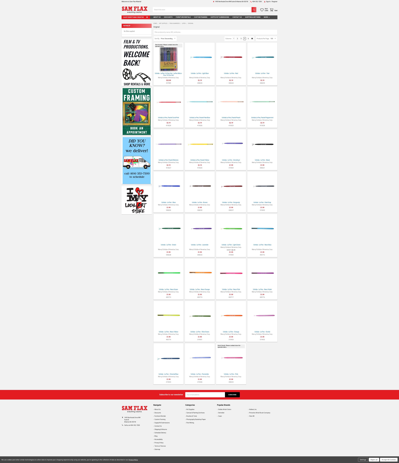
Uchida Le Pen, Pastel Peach (231, 117)
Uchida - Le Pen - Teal (262, 73)
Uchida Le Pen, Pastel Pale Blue (200, 117)
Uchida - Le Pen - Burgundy (231, 202)
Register (274, 1)
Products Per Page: (263, 38)
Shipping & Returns (252, 17)
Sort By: (157, 38)
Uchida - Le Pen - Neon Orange (200, 289)
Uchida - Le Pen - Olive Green (199, 332)
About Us (157, 17)
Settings (363, 460)
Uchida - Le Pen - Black (262, 160)
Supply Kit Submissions (220, 17)
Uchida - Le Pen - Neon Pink (231, 289)
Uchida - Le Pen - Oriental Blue (168, 374)
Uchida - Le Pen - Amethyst (231, 160)
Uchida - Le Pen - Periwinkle (200, 374)
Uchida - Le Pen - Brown (200, 202)
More (266, 17)
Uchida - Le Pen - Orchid (262, 332)
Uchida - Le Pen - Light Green (231, 245)
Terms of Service (160, 446)
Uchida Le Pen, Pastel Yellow (199, 160)
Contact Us (237, 17)
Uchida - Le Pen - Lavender (199, 245)
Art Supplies (190, 409)
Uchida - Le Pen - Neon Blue (262, 245)
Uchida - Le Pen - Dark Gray (262, 202)
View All (251, 416)
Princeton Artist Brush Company (259, 413)
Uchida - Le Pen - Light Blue (200, 73)
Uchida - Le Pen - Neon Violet (262, 289)
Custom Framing (200, 17)
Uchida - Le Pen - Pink (231, 374)
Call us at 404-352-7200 (132, 425)
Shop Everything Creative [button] (133, 17)
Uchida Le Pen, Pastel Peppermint (262, 117)
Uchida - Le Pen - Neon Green (168, 289)
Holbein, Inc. (253, 409)
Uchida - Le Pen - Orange (231, 332)
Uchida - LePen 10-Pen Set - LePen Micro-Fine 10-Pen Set (168, 74)
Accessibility (159, 439)
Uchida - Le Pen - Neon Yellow (168, 332)
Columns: (228, 38)
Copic (220, 416)
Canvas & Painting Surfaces (195, 413)
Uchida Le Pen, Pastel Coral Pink (168, 117)
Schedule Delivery (160, 433)
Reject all (374, 460)
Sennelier (221, 413)
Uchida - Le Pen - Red (231, 73)
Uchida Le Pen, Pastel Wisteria (168, 160)
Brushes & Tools (191, 416)
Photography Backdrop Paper (196, 419)
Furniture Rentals (183, 17)
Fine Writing (190, 423)
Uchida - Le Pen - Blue (168, 202)
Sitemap (157, 449)
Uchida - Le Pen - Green (168, 245)
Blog (156, 436)
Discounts (168, 17)
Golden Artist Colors (224, 409)
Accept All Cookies (389, 460)
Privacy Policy (159, 443)
